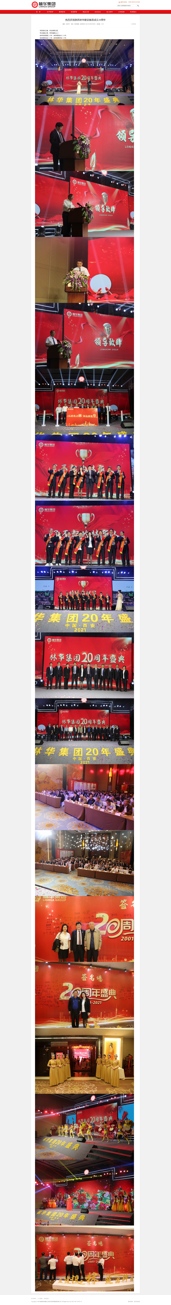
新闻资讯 (62, 12)
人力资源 (40, 1298)
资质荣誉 (74, 12)
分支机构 (121, 12)
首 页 (38, 12)
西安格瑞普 (137, 1301)
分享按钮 (133, 24)
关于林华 (50, 12)
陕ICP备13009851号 (77, 1301)
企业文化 (98, 12)
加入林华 (109, 12)
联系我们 (133, 12)
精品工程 (86, 12)
